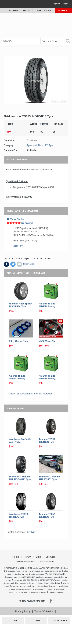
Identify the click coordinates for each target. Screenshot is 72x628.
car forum (37, 568)
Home (16, 556)
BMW (57, 583)
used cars (40, 577)
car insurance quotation (42, 589)
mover (43, 592)
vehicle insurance (23, 589)
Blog (26, 10)
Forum (13, 10)
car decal (54, 571)
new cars (49, 577)
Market (63, 10)
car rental (27, 586)
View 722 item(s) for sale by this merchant (31, 393)
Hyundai (22, 583)
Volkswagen (32, 583)
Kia (16, 583)
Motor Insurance (26, 561)
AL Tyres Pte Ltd (15, 219)
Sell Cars (44, 10)
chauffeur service (56, 592)
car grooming (34, 571)
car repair (45, 571)
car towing (16, 574)
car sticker (22, 592)
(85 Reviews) (27, 223)
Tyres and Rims (35, 145)
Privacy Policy (22, 611)
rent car (24, 571)
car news (18, 580)
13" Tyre (49, 145)
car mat (25, 574)
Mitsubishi (48, 583)
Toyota (57, 580)
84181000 (18, 246)
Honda (64, 580)
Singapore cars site (13, 577)
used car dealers (48, 586)
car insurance (34, 592)
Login (65, 4)
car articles (59, 577)
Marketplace (47, 561)
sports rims (15, 571)
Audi (12, 583)
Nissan (6, 583)
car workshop (62, 586)
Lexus (40, 583)
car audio (35, 586)
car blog (11, 589)
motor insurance (37, 574)
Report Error (28, 264)
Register (56, 4)
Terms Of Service (43, 611)
